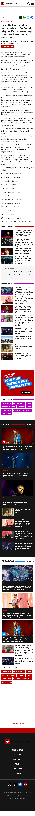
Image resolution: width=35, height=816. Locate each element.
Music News (17, 750)
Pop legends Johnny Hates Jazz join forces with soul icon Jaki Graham (23, 356)
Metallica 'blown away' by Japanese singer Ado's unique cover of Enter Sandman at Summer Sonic (24, 546)
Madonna (16, 410)
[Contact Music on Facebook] (20, 784)
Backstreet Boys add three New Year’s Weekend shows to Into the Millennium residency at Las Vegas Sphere (24, 291)
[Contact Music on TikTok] (15, 784)
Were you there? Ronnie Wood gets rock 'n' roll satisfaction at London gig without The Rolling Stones (23, 309)
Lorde (29, 403)
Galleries (17, 768)
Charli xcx (21, 407)
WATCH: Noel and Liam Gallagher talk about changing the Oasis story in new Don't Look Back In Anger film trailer (24, 242)
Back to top (16, 723)
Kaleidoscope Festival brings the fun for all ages (24, 337)
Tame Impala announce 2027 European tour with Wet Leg (24, 346)
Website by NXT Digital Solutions (17, 798)
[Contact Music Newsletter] (25, 784)
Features (17, 759)
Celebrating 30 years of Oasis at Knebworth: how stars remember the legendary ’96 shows (24, 251)
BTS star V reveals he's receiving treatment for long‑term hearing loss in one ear (24, 330)
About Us (20, 792)
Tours (18, 764)
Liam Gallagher (7, 46)
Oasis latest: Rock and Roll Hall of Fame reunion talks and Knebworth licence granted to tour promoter (23, 260)
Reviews (17, 755)
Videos (17, 773)
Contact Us (28, 792)
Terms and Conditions (22, 795)
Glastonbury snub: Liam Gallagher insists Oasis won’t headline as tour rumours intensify (23, 233)
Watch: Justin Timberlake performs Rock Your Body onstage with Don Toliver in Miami (16, 475)
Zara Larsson (7, 414)
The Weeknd (6, 410)
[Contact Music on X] (9, 784)
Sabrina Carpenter (8, 407)
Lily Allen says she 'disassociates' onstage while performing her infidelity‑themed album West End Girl (24, 535)
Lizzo (29, 407)
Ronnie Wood (26, 410)
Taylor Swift (6, 403)
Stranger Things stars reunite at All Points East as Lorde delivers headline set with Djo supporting (24, 300)
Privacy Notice (11, 795)
